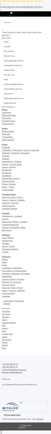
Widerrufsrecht (10, 103)
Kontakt (7, 47)
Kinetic (5, 343)
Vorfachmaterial (8, 206)
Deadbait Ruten (8, 121)
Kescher (5, 219)
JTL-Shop (29, 427)
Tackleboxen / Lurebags (12, 216)
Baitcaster (6, 134)
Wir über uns (9, 56)
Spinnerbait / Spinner (11, 179)
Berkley (5, 345)
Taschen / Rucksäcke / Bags (14, 228)
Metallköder (7, 170)
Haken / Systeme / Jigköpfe (13, 200)
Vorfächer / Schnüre (10, 203)
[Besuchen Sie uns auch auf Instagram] (4, 395)
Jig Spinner (7, 173)
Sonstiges (6, 296)
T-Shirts (5, 252)
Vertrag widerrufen (12, 415)
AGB (6, 80)
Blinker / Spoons (9, 184)
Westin (5, 328)
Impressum (8, 94)
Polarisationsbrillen (10, 249)
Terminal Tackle (8, 285)
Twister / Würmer (9, 167)
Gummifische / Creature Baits (14, 271)
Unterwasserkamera (10, 225)
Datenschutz (9, 70)
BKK (4, 326)
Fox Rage (6, 311)
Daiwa (4, 337)
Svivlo (4, 320)
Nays (4, 331)
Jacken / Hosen (8, 246)
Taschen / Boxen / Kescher (13, 279)
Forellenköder (8, 190)
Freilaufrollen (7, 137)
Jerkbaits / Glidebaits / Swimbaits (16, 153)
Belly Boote (7, 230)
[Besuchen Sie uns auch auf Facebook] (4, 389)
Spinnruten (6, 113)
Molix (4, 348)
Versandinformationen (13, 65)
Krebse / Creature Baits (11, 164)
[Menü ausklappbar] (5, 14)
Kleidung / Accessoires (11, 282)
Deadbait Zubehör (9, 209)
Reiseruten (6, 118)
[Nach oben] (1, 432)
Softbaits (5, 159)
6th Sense (6, 314)
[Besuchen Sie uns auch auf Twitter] (4, 392)
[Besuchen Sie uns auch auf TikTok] (4, 398)
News (6, 42)
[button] (34, 14)
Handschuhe (7, 241)
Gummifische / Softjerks (12, 162)
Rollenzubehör (8, 140)
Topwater (6, 156)
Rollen (4, 260)
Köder (4, 265)
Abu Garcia (6, 340)
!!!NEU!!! (6, 304)
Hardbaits (6, 147)
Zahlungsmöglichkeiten (13, 61)
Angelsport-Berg (9, 323)
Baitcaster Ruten (9, 115)
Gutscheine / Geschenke (13, 301)
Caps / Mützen (8, 238)
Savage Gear (7, 334)
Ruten (4, 262)
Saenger (5, 317)
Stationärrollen (8, 131)
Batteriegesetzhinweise (13, 98)
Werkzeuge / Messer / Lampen (14, 222)
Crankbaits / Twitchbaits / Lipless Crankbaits (20, 150)
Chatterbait (6, 176)
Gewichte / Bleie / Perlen (12, 197)
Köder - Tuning (8, 187)
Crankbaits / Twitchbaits (12, 268)
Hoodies (5, 244)
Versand (39, 419)
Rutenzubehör (8, 124)
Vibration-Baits (8, 181)
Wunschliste (9, 51)
